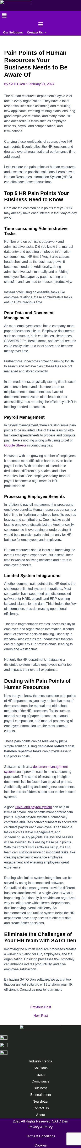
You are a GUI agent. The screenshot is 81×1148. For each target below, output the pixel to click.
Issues (40, 1074)
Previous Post (40, 1007)
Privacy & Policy (40, 1127)
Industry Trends (40, 1061)
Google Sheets (15, 445)
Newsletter (40, 1101)
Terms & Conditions (40, 1136)
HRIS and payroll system (33, 807)
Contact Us (36, 32)
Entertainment (40, 1095)
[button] (40, 15)
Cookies (40, 1145)
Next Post (40, 1015)
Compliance (40, 1081)
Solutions (41, 1068)
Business (40, 1088)
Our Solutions (13, 32)
